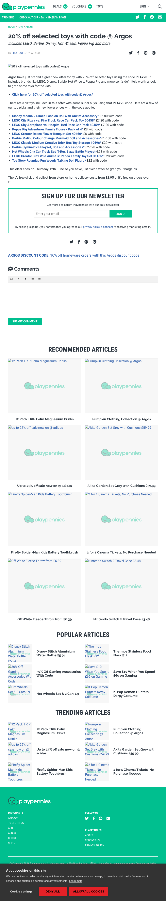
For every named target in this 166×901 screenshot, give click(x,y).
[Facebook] (138, 53)
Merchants (15, 812)
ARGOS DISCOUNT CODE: (29, 255)
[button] (11, 279)
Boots (12, 838)
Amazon (13, 817)
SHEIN (11, 843)
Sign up (121, 213)
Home (11, 26)
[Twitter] (131, 53)
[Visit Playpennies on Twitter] (137, 17)
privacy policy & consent (98, 226)
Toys (99, 6)
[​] (83, 298)
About (89, 835)
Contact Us (92, 840)
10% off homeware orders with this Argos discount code (94, 255)
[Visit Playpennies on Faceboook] (145, 17)
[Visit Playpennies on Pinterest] (152, 17)
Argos (29, 26)
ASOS (11, 828)
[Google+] (154, 53)
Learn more (75, 880)
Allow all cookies (88, 891)
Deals (57, 6)
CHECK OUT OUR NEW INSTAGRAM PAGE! (42, 17)
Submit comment (24, 321)
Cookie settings (21, 891)
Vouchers (79, 6)
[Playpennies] (23, 6)
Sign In (145, 6)
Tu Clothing (16, 822)
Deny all (53, 891)
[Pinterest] (146, 53)
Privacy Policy (94, 845)
